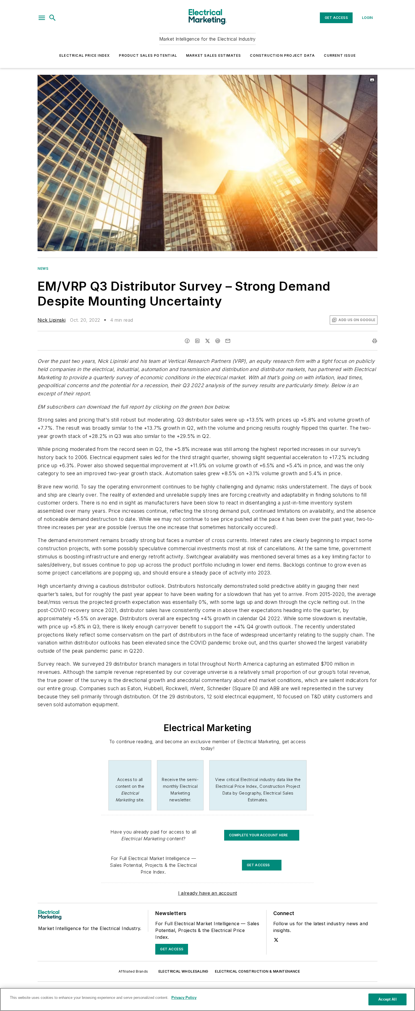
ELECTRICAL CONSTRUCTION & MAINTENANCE (257, 971)
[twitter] (207, 341)
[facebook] (187, 341)
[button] (42, 18)
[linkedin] (197, 341)
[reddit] (217, 341)
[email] (228, 341)
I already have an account (207, 893)
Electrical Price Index (84, 55)
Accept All (387, 999)
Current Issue (340, 55)
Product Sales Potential (148, 55)
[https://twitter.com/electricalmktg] (276, 940)
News (43, 268)
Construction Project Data (282, 55)
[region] (207, 999)
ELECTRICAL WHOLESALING (183, 971)
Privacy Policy (183, 997)
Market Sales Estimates (213, 55)
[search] (52, 18)
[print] (374, 341)
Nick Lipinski (51, 320)
